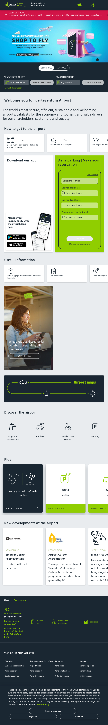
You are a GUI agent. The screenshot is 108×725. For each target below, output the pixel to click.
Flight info (9, 661)
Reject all (33, 716)
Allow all (79, 716)
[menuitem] (54, 41)
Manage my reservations (79, 244)
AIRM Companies (62, 676)
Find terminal (92, 175)
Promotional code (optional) (74, 212)
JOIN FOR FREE (24, 356)
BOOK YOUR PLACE (56, 508)
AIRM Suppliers (86, 676)
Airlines (83, 661)
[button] (103, 5)
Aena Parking (85, 671)
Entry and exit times (71, 200)
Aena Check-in (36, 671)
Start (6, 600)
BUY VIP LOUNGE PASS (15, 508)
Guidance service (12, 676)
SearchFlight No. (65, 77)
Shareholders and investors (41, 661)
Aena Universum (37, 676)
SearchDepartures (14, 77)
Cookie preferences (52, 711)
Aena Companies (87, 666)
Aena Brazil (59, 666)
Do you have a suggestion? (11, 622)
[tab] (46, 68)
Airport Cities (35, 666)
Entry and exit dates (71, 188)
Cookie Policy (42, 704)
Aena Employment (62, 671)
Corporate (59, 661)
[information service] (14, 610)
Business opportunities (14, 666)
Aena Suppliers (11, 671)
